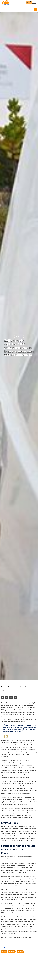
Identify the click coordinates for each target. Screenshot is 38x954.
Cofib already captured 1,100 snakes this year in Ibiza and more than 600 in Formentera (19, 348)
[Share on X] (6, 697)
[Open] (34, 3)
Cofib (4, 951)
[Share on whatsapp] (15, 697)
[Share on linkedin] (11, 697)
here (2, 940)
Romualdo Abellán (7, 687)
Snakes (20, 951)
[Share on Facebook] (2, 697)
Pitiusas (12, 951)
